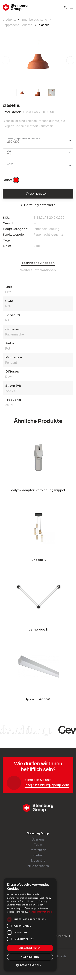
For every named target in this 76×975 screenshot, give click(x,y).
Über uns (38, 839)
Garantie (61, 956)
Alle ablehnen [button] (30, 956)
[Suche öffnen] (65, 7)
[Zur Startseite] (15, 7)
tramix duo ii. (38, 629)
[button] (70, 60)
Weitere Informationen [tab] (38, 270)
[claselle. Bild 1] (38, 60)
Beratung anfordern (39, 205)
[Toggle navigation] (71, 7)
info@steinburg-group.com (47, 785)
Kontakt (38, 855)
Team (38, 845)
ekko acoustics (38, 866)
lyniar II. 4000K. (38, 699)
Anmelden (60, 936)
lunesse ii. (38, 560)
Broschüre (38, 860)
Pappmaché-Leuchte (18, 25)
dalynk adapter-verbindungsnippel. (38, 490)
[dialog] (30, 924)
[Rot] (17, 180)
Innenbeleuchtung (35, 19)
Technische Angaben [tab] (38, 263)
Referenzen (38, 850)
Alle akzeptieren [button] (29, 947)
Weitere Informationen (40, 911)
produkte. (9, 19)
